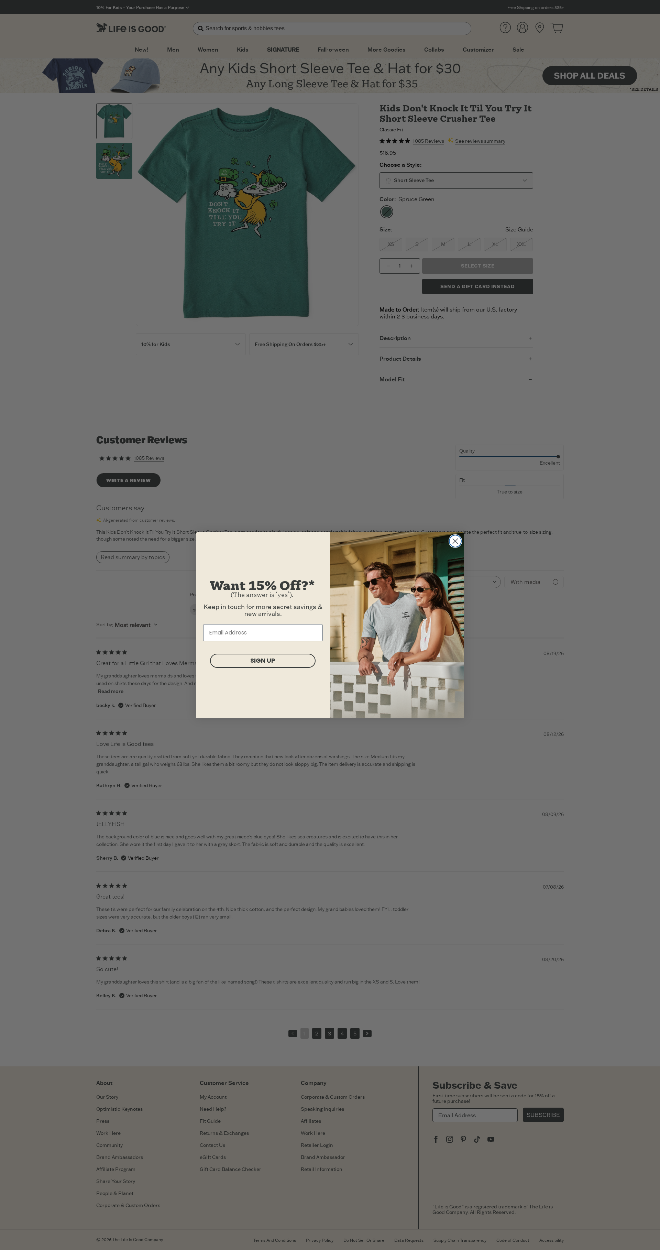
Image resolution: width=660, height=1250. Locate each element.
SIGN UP (262, 660)
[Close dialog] (455, 541)
